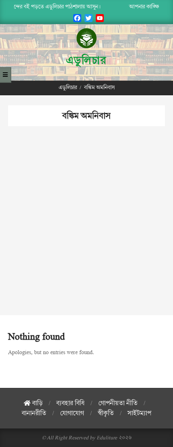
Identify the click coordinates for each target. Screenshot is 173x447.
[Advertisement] (86, 228)
